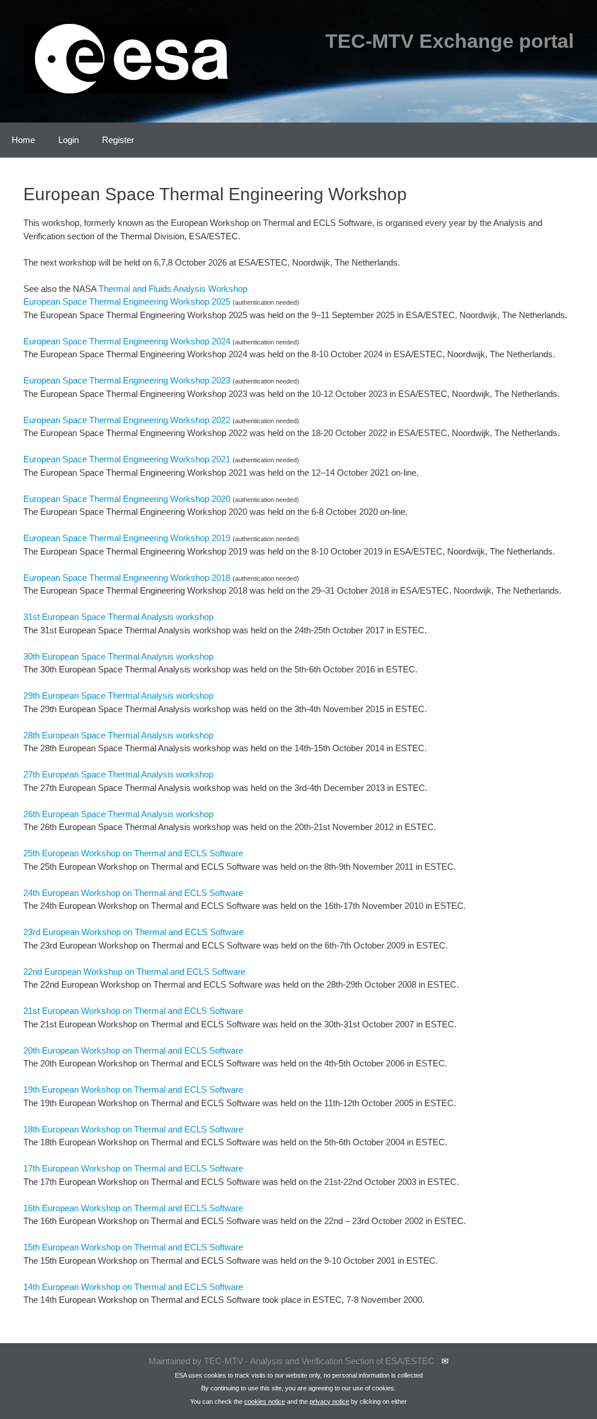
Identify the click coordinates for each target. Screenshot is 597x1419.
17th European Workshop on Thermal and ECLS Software (133, 1168)
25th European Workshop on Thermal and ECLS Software (133, 853)
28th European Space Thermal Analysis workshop (118, 735)
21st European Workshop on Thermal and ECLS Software (133, 1011)
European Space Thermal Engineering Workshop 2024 (126, 341)
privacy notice (329, 1401)
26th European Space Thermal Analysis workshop (118, 814)
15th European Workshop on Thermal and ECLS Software (133, 1247)
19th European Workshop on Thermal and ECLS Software (133, 1089)
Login (68, 140)
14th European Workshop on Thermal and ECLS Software (133, 1287)
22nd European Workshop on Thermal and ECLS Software (134, 972)
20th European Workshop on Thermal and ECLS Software (133, 1050)
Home (23, 140)
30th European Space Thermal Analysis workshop (118, 656)
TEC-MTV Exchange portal (449, 41)
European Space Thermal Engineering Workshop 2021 (126, 459)
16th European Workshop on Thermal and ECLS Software (133, 1208)
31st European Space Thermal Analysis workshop (118, 617)
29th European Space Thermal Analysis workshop (118, 695)
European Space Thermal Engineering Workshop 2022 (126, 420)
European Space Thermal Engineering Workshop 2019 (126, 538)
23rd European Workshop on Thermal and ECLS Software (133, 932)
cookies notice (264, 1401)
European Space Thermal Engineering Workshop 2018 (126, 578)
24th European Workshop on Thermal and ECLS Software (133, 893)
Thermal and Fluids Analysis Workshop (173, 289)
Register (118, 140)
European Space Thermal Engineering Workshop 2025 (126, 301)
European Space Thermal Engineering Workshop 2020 (126, 499)
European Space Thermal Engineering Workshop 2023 (126, 380)
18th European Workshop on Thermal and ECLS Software (133, 1129)
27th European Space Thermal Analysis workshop (118, 774)
